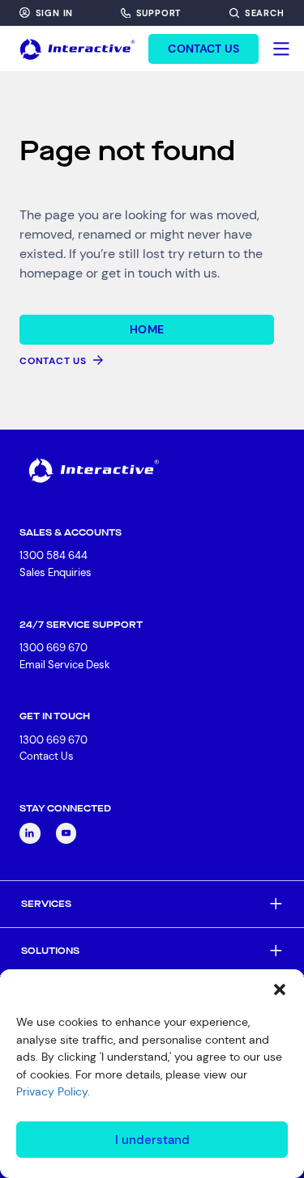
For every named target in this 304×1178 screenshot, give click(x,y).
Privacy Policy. (53, 1091)
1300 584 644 (53, 555)
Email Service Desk (64, 665)
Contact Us (46, 756)
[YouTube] (66, 833)
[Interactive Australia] (77, 48)
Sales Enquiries (55, 573)
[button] (280, 989)
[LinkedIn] (30, 833)
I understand (152, 1140)
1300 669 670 (53, 648)
